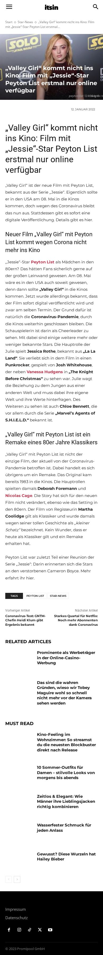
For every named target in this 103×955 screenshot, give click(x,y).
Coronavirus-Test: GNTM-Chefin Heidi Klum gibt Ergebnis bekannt (25, 620)
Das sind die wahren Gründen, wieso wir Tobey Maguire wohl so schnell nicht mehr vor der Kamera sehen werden (64, 693)
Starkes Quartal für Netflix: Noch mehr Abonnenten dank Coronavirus (76, 620)
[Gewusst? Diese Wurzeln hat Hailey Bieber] (19, 861)
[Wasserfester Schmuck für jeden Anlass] (19, 832)
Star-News (25, 22)
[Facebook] (9, 930)
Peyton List (35, 596)
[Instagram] (19, 930)
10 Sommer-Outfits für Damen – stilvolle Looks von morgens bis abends (66, 772)
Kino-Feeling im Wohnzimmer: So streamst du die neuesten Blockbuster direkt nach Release (66, 742)
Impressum (15, 909)
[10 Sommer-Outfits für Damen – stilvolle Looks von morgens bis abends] (19, 774)
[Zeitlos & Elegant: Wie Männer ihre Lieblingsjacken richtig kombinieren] (19, 803)
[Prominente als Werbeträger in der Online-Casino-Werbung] (19, 660)
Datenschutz (16, 917)
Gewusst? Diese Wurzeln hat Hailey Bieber (66, 856)
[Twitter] (40, 930)
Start (8, 22)
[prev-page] (8, 879)
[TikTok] (30, 930)
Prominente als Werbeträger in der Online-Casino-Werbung (66, 657)
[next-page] (17, 879)
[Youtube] (50, 930)
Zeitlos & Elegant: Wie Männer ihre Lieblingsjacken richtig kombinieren (66, 801)
